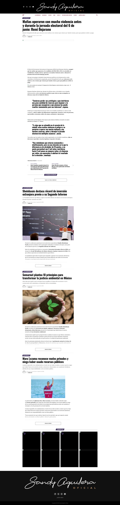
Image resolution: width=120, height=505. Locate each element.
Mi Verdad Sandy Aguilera (67, 15)
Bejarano (40, 160)
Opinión (75, 15)
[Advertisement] (88, 47)
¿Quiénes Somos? (82, 15)
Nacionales (44, 15)
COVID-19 (58, 15)
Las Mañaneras (37, 15)
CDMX (54, 15)
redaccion (30, 36)
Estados (49, 15)
